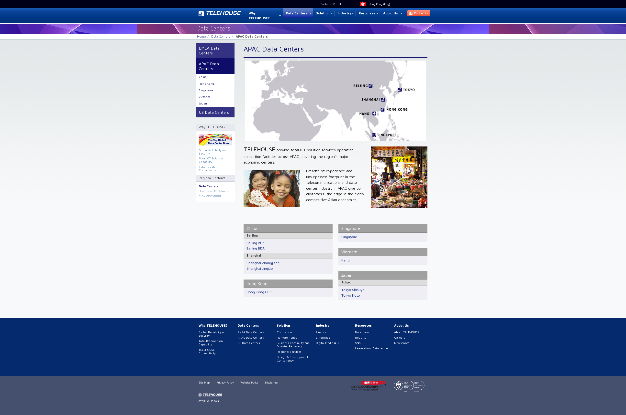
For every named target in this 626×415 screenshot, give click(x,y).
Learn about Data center (371, 348)
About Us (390, 13)
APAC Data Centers (209, 66)
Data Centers (296, 13)
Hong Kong (256, 283)
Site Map (204, 382)
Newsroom (402, 342)
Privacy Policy (225, 382)
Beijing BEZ (255, 243)
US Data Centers (214, 112)
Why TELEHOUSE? (259, 15)
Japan (346, 275)
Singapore (350, 228)
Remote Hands (287, 337)
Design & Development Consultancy (292, 358)
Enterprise (323, 337)
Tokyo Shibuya (353, 290)
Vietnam (349, 252)
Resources (367, 13)
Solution (322, 13)
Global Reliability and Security (213, 151)
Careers (399, 337)
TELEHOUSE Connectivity (207, 168)
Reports (360, 337)
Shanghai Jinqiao (259, 268)
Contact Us (417, 13)
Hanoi (345, 260)
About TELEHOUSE (406, 332)
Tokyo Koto (350, 295)
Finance (321, 332)
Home (201, 36)
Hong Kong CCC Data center (215, 190)
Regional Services (289, 351)
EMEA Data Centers (209, 50)
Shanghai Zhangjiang (262, 263)
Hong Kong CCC (259, 292)
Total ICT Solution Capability (211, 160)
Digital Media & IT (327, 342)
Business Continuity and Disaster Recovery (293, 344)
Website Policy (249, 382)
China (251, 228)
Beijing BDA (255, 248)
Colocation (284, 332)
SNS (358, 342)
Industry (344, 13)
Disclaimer (271, 382)
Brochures (362, 332)
